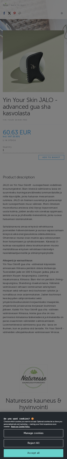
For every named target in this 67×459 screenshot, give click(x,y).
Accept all (33, 453)
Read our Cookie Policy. (20, 427)
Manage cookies (33, 433)
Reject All (33, 443)
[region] (33, 435)
